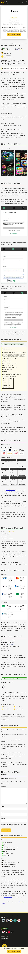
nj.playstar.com (14, 37)
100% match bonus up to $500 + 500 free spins (14, 27)
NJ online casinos (8, 897)
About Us (3, 940)
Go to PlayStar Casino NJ (14, 34)
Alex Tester (19, 49)
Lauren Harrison (7, 49)
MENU (19, 2)
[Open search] (26, 2)
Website (3, 818)
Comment (4, 786)
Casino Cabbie (4, 936)
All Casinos (4, 942)
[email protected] (9, 644)
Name (3, 806)
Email (3, 812)
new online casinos (10, 490)
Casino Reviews (7, 43)
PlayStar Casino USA (15, 43)
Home (2, 43)
